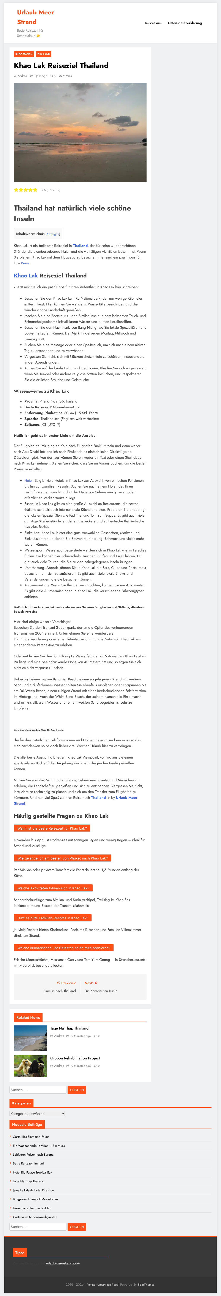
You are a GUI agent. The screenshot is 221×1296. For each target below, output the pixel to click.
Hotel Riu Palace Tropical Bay (32, 1172)
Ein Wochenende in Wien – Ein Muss (39, 1145)
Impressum (153, 22)
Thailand (44, 54)
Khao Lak (26, 276)
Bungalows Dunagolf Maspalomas (35, 1199)
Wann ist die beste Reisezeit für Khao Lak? (52, 828)
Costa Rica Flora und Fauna (31, 1136)
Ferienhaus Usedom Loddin (32, 1208)
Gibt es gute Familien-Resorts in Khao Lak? (52, 918)
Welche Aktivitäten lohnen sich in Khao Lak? (53, 888)
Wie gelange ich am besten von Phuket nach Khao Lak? (62, 858)
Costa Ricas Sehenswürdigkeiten (35, 1217)
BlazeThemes (146, 1284)
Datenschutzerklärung (185, 22)
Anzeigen (52, 234)
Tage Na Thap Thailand (69, 1028)
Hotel (28, 480)
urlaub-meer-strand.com (63, 1263)
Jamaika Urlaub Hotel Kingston (33, 1190)
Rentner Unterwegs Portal (103, 1284)
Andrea (22, 76)
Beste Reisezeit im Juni (28, 1163)
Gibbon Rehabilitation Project (75, 1058)
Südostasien (23, 54)
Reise (25, 263)
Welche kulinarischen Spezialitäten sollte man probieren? (63, 948)
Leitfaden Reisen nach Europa (33, 1154)
